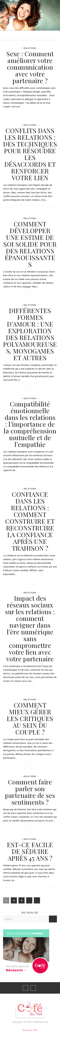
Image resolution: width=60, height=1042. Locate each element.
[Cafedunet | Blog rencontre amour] (30, 1009)
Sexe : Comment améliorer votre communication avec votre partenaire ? (30, 67)
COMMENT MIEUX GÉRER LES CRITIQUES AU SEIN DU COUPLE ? (30, 718)
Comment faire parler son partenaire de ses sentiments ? (30, 792)
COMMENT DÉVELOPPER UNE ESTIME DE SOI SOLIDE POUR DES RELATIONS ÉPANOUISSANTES (30, 244)
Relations (30, 48)
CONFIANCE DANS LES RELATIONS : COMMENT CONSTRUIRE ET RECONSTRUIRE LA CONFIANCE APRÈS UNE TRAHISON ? (30, 521)
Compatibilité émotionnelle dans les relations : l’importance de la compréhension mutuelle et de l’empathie (30, 424)
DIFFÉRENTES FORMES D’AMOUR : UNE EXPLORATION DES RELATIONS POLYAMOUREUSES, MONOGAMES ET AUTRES (30, 334)
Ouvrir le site (29, 12)
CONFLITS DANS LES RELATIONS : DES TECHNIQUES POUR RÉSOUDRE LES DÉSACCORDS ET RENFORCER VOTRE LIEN (30, 154)
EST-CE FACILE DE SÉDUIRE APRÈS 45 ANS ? (30, 851)
